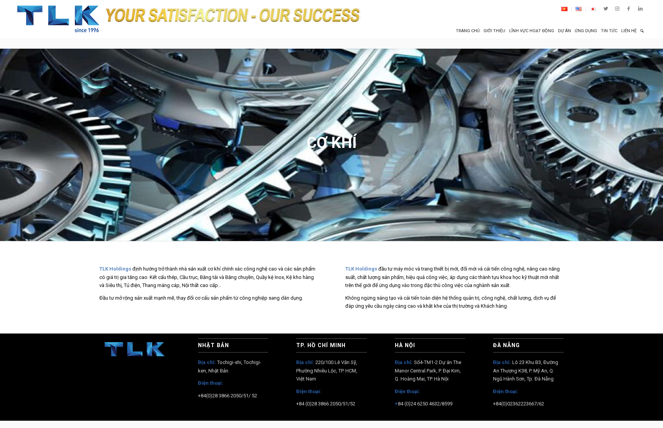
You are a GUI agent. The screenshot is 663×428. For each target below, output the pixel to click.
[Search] (642, 31)
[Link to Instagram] (617, 9)
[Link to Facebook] (628, 9)
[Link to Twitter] (605, 9)
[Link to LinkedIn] (640, 9)
